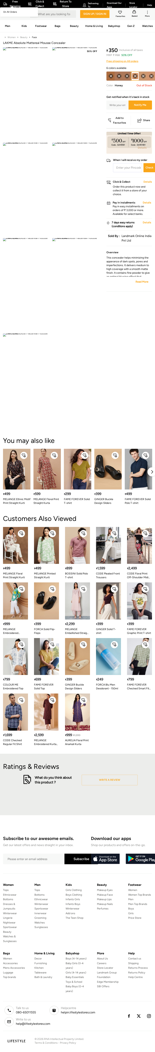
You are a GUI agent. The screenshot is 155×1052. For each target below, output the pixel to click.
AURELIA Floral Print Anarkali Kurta (77, 742)
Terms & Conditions (46, 1042)
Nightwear (9, 922)
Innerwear (40, 913)
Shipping (133, 963)
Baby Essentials (75, 977)
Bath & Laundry (43, 977)
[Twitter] (138, 1016)
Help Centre (135, 977)
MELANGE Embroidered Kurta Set (45, 742)
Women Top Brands (139, 894)
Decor (38, 958)
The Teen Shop (74, 918)
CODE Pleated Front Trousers (108, 575)
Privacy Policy (68, 1042)
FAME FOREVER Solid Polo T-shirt (138, 501)
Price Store (134, 918)
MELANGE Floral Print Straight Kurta (46, 501)
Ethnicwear (9, 894)
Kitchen (39, 967)
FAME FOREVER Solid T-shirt (77, 501)
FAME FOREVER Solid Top (43, 686)
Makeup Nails (105, 904)
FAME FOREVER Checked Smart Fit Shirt (138, 686)
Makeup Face (105, 894)
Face (34, 37)
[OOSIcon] (111, 76)
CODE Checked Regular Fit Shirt (12, 742)
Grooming (40, 918)
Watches (39, 922)
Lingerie (7, 918)
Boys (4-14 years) (76, 958)
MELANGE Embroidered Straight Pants (11, 631)
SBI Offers (103, 986)
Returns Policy (136, 972)
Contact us (134, 958)
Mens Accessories (14, 967)
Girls (131, 913)
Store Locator (105, 967)
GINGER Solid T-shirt (106, 631)
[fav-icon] (120, 13)
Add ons (70, 913)
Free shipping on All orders (122, 61)
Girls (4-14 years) (76, 972)
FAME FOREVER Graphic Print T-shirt (139, 631)
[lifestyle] (17, 1040)
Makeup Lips (104, 899)
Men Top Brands (137, 904)
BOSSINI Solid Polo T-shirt (76, 575)
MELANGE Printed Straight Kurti (45, 575)
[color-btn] (110, 76)
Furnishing (40, 963)
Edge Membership (108, 981)
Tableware (40, 972)
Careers (101, 963)
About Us (102, 958)
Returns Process (138, 967)
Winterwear (10, 913)
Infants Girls (73, 899)
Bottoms (8, 899)
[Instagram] (149, 1016)
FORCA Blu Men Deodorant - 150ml (107, 686)
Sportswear (10, 927)
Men (130, 899)
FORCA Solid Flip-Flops (44, 631)
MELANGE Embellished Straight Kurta (77, 631)
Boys (131, 908)
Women (12, 37)
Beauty (23, 37)
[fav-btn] (23, 455)
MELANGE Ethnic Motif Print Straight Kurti (16, 501)
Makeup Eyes (105, 890)
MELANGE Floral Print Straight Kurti (14, 575)
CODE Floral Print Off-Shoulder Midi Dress (137, 575)
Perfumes (102, 908)
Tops (6, 890)
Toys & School (74, 981)
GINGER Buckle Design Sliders (103, 501)
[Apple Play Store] (105, 859)
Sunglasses (41, 927)
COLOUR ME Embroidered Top (13, 686)
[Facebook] (128, 1016)
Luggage (8, 972)
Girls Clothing (74, 890)
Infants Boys (73, 904)
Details (142, 147)
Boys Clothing (74, 894)
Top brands (9, 977)
